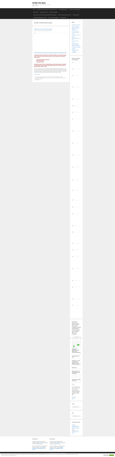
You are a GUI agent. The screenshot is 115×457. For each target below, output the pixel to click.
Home (34, 9)
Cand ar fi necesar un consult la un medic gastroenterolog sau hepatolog (44, 14)
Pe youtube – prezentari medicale (74, 9)
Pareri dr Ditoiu (35, 12)
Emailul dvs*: (74, 367)
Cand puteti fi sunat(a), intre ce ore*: (76, 380)
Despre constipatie (43, 76)
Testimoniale (74, 52)
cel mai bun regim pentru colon (56, 77)
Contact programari (76, 14)
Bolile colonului (37, 76)
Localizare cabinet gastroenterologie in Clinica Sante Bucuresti (47, 9)
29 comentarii (37, 79)
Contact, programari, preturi (63, 9)
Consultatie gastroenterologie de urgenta (39, 17)
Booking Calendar (76, 347)
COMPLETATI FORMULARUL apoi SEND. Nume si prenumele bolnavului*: (76, 351)
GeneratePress (63, 453)
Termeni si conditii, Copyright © (53, 17)
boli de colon (37, 77)
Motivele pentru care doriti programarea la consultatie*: (76, 372)
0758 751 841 (39, 3)
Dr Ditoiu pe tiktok (63, 17)
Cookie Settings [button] (106, 455)
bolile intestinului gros (42, 77)
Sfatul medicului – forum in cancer (75, 428)
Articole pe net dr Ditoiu (44, 12)
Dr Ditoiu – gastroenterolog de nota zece (64, 14)
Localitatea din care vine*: (75, 357)
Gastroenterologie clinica (49, 76)
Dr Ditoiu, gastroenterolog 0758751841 (75, 425)
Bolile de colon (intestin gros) (43, 29)
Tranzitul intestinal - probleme (58, 76)
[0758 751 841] (35, 5)
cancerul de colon (48, 77)
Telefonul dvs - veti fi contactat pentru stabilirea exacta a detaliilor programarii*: (76, 362)
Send (73, 384)
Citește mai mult (37, 74)
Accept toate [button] (111, 455)
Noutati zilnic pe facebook (53, 12)
